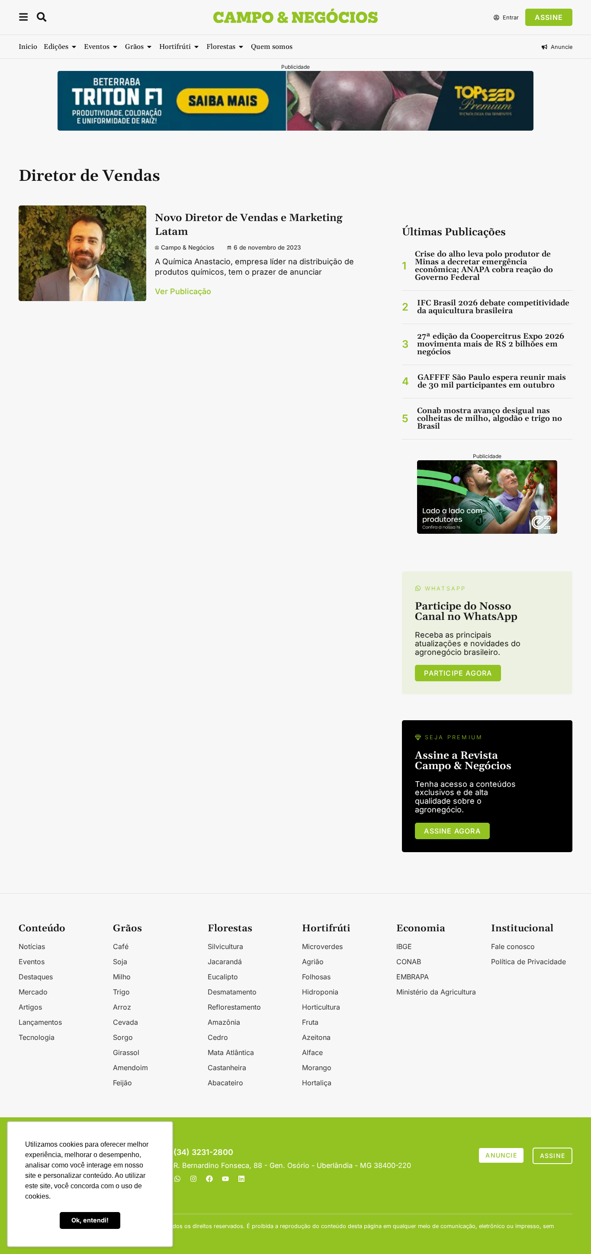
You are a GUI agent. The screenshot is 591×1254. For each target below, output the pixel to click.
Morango (316, 1067)
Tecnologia (37, 1037)
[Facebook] (209, 1179)
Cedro (218, 1037)
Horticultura (321, 1007)
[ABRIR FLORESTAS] (241, 47)
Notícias (32, 946)
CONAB (408, 961)
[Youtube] (225, 1179)
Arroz (122, 1007)
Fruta (310, 1022)
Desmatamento (232, 992)
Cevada (125, 1022)
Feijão (122, 1082)
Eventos (32, 961)
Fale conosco (513, 946)
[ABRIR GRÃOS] (149, 47)
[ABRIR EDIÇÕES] (74, 47)
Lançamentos (40, 1022)
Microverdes (322, 946)
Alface (312, 1052)
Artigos (30, 1007)
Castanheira (227, 1067)
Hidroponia (320, 992)
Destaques (36, 976)
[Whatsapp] (177, 1179)
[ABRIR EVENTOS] (115, 47)
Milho (122, 976)
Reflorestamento (234, 1007)
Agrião (313, 961)
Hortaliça (316, 1082)
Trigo (121, 992)
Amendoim (130, 1067)
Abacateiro (225, 1082)
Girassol (126, 1052)
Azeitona (316, 1037)
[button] (23, 18)
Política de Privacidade (528, 961)
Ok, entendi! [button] (90, 1220)
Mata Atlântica (231, 1052)
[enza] (487, 531)
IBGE (404, 946)
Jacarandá (225, 961)
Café (120, 946)
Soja (120, 961)
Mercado (33, 992)
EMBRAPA (412, 976)
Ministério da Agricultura (436, 992)
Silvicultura (225, 946)
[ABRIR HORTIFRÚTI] (196, 47)
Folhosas (316, 976)
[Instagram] (193, 1179)
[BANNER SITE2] (295, 127)
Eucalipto (223, 976)
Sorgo (123, 1037)
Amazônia (224, 1022)
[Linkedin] (241, 1179)
